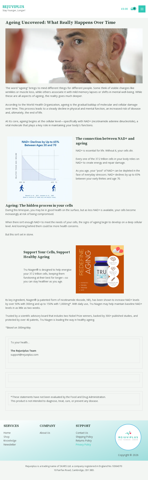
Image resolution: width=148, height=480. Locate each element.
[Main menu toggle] (141, 8)
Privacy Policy (83, 444)
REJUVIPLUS (13, 7)
